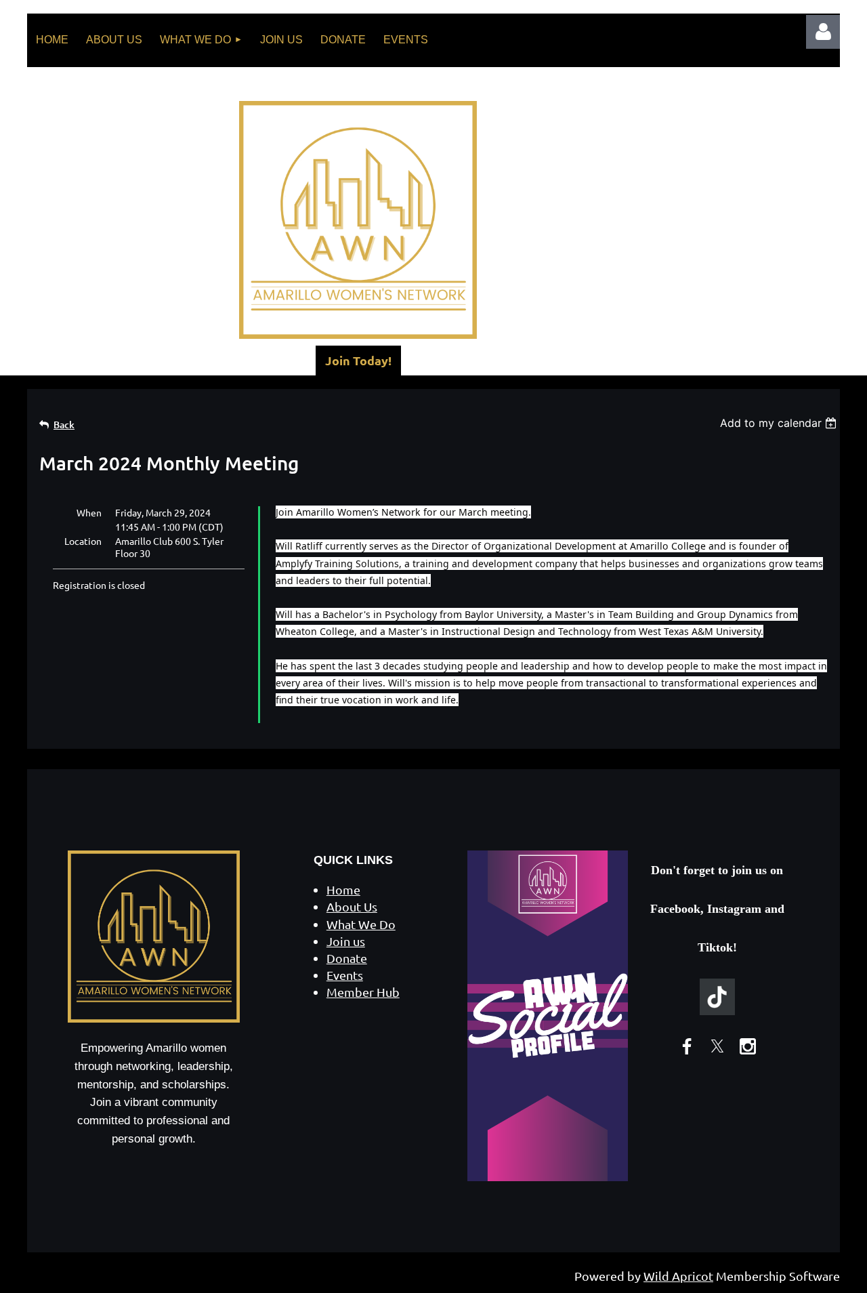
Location (83, 541)
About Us (351, 906)
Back (64, 424)
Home (343, 889)
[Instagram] (747, 1046)
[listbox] (780, 423)
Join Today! (358, 360)
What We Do (361, 924)
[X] (717, 1046)
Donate (346, 958)
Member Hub (363, 992)
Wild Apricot (678, 1276)
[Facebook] (686, 1046)
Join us (345, 941)
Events (344, 975)
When (89, 512)
